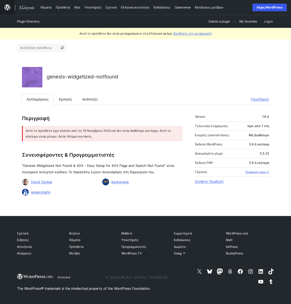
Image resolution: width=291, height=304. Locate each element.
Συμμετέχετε (183, 233)
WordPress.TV (131, 253)
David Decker (41, 182)
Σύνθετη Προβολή (209, 181)
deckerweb (120, 182)
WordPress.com (237, 233)
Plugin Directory (28, 21)
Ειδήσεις (23, 240)
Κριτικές (65, 99)
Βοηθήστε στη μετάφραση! (193, 33)
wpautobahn (40, 192)
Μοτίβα (74, 253)
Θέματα (74, 240)
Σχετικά (22, 233)
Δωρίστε (180, 247)
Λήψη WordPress (269, 7)
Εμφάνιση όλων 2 (257, 172)
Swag (179, 253)
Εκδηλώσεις (182, 240)
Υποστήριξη (260, 99)
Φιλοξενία (24, 247)
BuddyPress (234, 253)
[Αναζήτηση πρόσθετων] (62, 48)
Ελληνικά (64, 277)
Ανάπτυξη (89, 99)
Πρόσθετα (76, 247)
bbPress (232, 247)
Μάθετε (127, 233)
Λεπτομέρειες (37, 99)
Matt (229, 240)
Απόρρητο (24, 253)
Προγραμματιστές (134, 247)
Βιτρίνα (74, 233)
